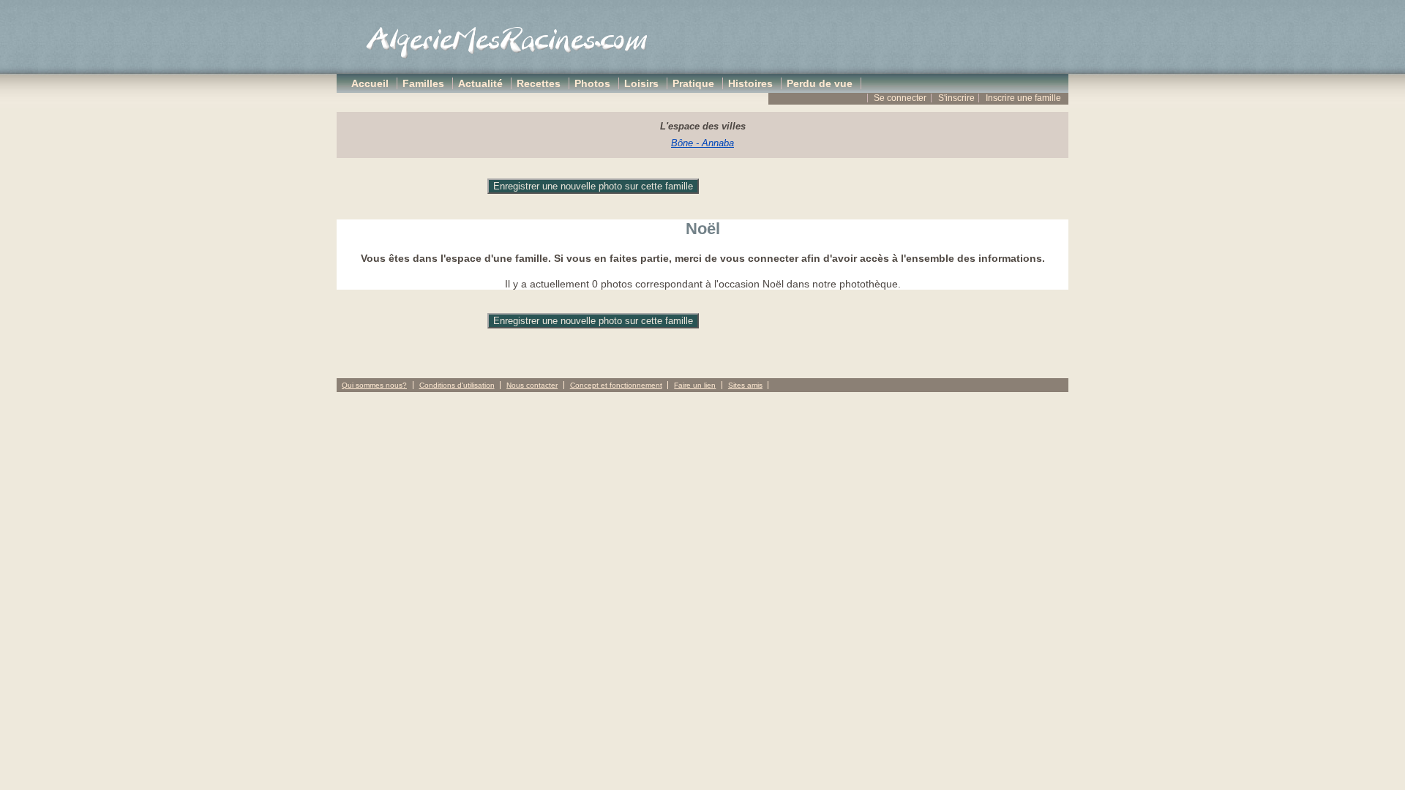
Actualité (480, 83)
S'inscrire (956, 98)
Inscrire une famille (1023, 98)
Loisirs (641, 83)
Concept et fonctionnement (616, 385)
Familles (423, 83)
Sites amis (745, 385)
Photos (592, 83)
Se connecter (900, 98)
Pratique (693, 83)
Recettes (539, 83)
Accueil (370, 83)
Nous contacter (532, 385)
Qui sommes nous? (374, 385)
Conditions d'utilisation (457, 385)
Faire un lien (695, 385)
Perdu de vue (820, 83)
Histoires (750, 83)
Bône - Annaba (702, 143)
